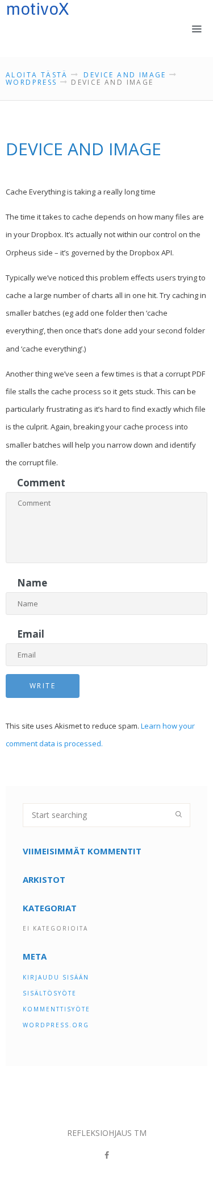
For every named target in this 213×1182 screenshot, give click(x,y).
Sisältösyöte (50, 993)
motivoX (37, 9)
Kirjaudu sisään (56, 977)
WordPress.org (56, 1025)
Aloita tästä (37, 75)
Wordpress (31, 82)
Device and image (124, 75)
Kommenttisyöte (56, 1009)
